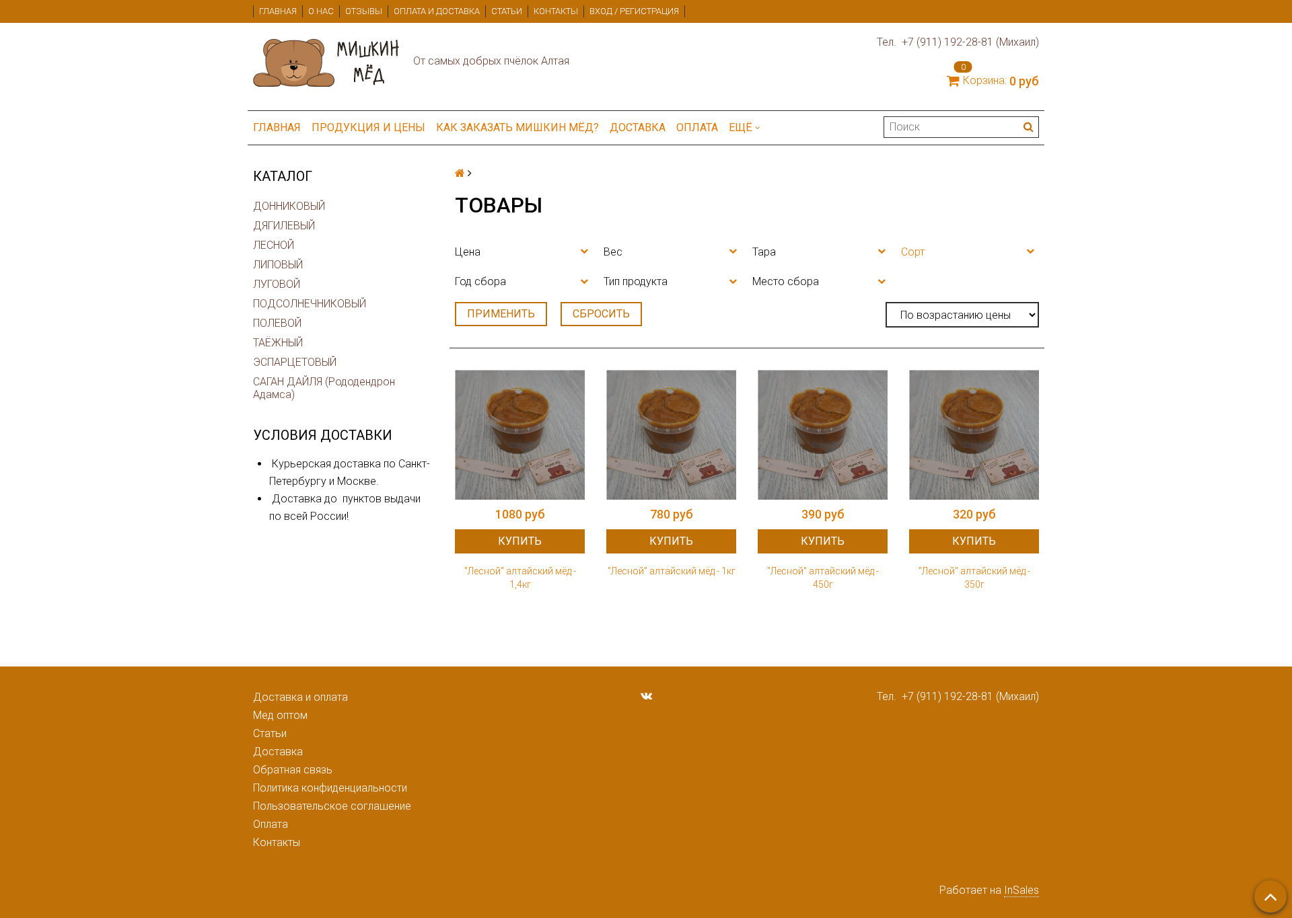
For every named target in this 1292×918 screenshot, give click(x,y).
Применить (501, 313)
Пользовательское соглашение (332, 806)
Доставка (638, 127)
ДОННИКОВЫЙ (289, 206)
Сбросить (601, 313)
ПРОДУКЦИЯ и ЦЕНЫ (368, 127)
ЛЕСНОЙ (273, 245)
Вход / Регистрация (634, 11)
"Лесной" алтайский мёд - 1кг (671, 571)
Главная (278, 11)
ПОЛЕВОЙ (277, 323)
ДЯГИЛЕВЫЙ (284, 225)
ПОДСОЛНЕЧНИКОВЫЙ (309, 303)
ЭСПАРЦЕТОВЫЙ (294, 362)
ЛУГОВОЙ (276, 284)
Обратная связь (292, 769)
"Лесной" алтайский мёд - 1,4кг (520, 578)
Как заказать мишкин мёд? (517, 127)
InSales (1021, 890)
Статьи (506, 11)
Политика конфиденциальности (330, 787)
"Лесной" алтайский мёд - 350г (974, 578)
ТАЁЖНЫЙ (278, 342)
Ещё (740, 127)
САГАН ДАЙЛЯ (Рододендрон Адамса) (324, 388)
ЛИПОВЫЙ (278, 264)
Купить (520, 541)
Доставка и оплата (300, 697)
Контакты (556, 11)
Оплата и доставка (437, 11)
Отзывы (363, 11)
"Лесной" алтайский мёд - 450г (823, 578)
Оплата (697, 127)
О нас (321, 11)
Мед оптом (280, 715)
